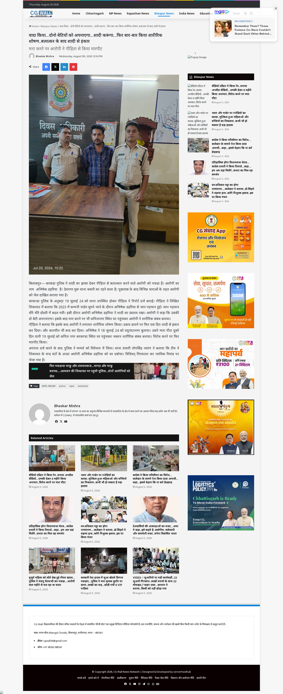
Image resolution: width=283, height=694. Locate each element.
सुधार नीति (133, 678)
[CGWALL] (41, 13)
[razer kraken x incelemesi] (141, 692)
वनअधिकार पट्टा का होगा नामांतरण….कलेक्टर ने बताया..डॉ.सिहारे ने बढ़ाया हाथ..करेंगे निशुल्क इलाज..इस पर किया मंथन (103, 531)
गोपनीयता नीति (107, 678)
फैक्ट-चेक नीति (161, 678)
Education (206, 13)
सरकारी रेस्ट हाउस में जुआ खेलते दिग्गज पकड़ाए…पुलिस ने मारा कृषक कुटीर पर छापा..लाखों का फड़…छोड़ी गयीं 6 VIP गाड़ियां (102, 583)
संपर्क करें (81, 678)
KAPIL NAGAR (48, 385)
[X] (61, 421)
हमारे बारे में (93, 678)
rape (71, 385)
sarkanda (83, 385)
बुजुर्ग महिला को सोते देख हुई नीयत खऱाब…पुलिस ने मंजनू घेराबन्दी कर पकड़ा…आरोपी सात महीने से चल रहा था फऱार (52, 581)
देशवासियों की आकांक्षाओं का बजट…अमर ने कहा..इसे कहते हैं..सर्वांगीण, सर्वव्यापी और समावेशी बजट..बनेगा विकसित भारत (155, 529)
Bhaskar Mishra (45, 56)
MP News (115, 13)
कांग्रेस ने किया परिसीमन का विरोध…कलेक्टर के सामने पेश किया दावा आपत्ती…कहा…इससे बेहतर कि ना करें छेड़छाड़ (155, 478)
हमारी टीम (201, 678)
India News (186, 13)
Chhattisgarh (95, 13)
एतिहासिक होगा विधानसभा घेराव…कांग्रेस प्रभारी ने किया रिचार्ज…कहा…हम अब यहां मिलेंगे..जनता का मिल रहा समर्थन (51, 529)
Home (76, 13)
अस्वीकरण (121, 678)
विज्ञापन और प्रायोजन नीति (182, 678)
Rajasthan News (138, 13)
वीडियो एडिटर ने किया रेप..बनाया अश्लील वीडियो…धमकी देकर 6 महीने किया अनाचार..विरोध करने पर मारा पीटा (51, 478)
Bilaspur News (164, 13)
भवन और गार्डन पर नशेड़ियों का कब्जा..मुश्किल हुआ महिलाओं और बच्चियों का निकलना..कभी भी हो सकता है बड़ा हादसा (103, 480)
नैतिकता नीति (146, 678)
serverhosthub (182, 671)
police (62, 385)
